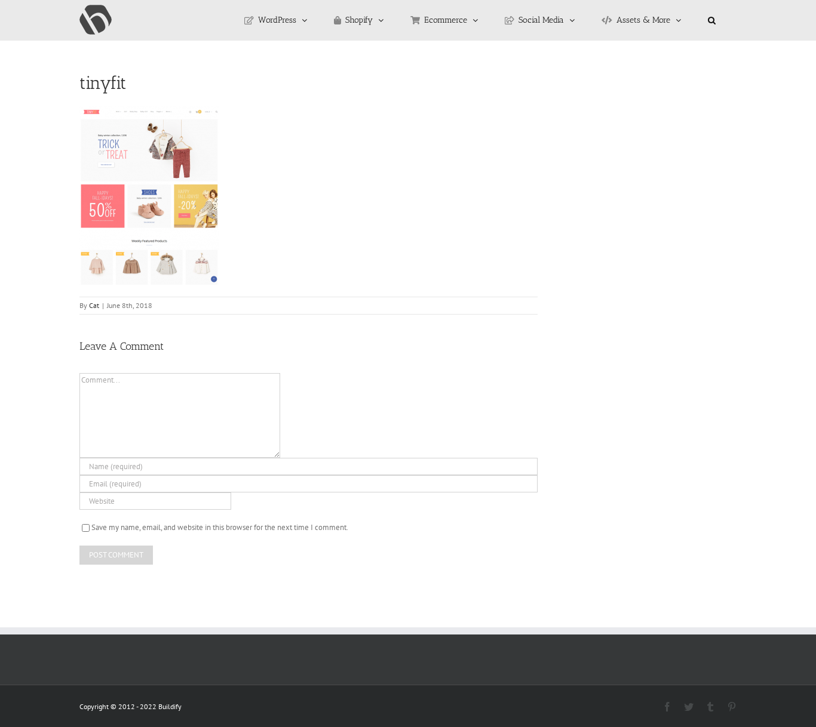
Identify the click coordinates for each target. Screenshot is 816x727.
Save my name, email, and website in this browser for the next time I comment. (219, 527)
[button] (712, 20)
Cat (94, 305)
